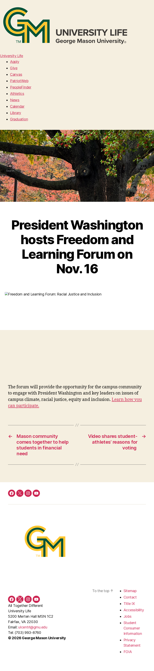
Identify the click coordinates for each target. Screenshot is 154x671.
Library (15, 113)
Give (13, 68)
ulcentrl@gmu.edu (32, 627)
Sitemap (130, 591)
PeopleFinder (20, 87)
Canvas (16, 74)
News (14, 100)
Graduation (19, 119)
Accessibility (134, 610)
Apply (14, 62)
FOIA (128, 652)
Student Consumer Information (133, 628)
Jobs (128, 616)
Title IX (129, 603)
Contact (130, 597)
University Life (11, 56)
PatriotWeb (19, 81)
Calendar (17, 106)
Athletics (17, 93)
